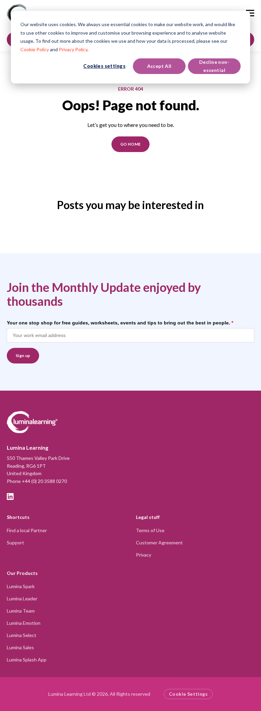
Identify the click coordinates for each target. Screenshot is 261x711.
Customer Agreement (159, 542)
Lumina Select (21, 635)
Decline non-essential (214, 66)
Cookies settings (104, 66)
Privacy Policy (73, 49)
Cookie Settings (188, 694)
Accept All (159, 66)
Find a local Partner (27, 530)
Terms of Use (150, 530)
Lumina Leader (22, 598)
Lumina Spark (21, 586)
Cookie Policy (34, 49)
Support (15, 542)
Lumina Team (21, 611)
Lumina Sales (20, 647)
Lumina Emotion (23, 623)
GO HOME (130, 144)
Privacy (143, 555)
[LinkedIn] (10, 496)
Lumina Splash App (27, 659)
